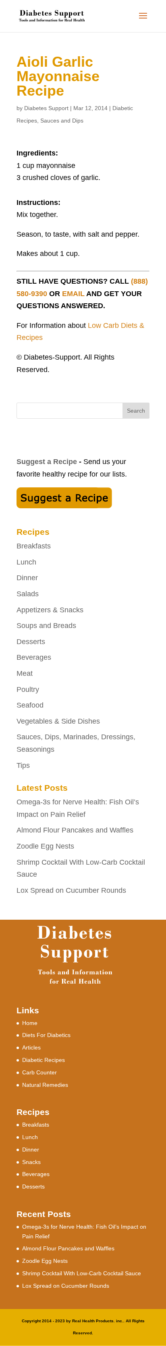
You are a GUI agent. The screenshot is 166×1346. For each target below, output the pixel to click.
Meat (25, 673)
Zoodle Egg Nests (45, 846)
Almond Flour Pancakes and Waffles (75, 830)
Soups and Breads (46, 626)
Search (136, 410)
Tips (23, 765)
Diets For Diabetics (46, 1035)
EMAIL (73, 294)
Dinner (27, 578)
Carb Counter (39, 1072)
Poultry (28, 689)
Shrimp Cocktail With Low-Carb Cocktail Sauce (81, 1273)
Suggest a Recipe (47, 462)
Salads (28, 594)
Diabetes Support (46, 108)
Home (29, 1023)
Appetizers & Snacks (50, 610)
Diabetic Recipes (43, 1060)
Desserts (31, 642)
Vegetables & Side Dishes (58, 721)
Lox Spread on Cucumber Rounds (71, 890)
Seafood (30, 705)
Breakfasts (34, 546)
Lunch (26, 562)
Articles (31, 1047)
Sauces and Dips (61, 120)
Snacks (31, 1162)
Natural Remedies (45, 1085)
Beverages (34, 657)
